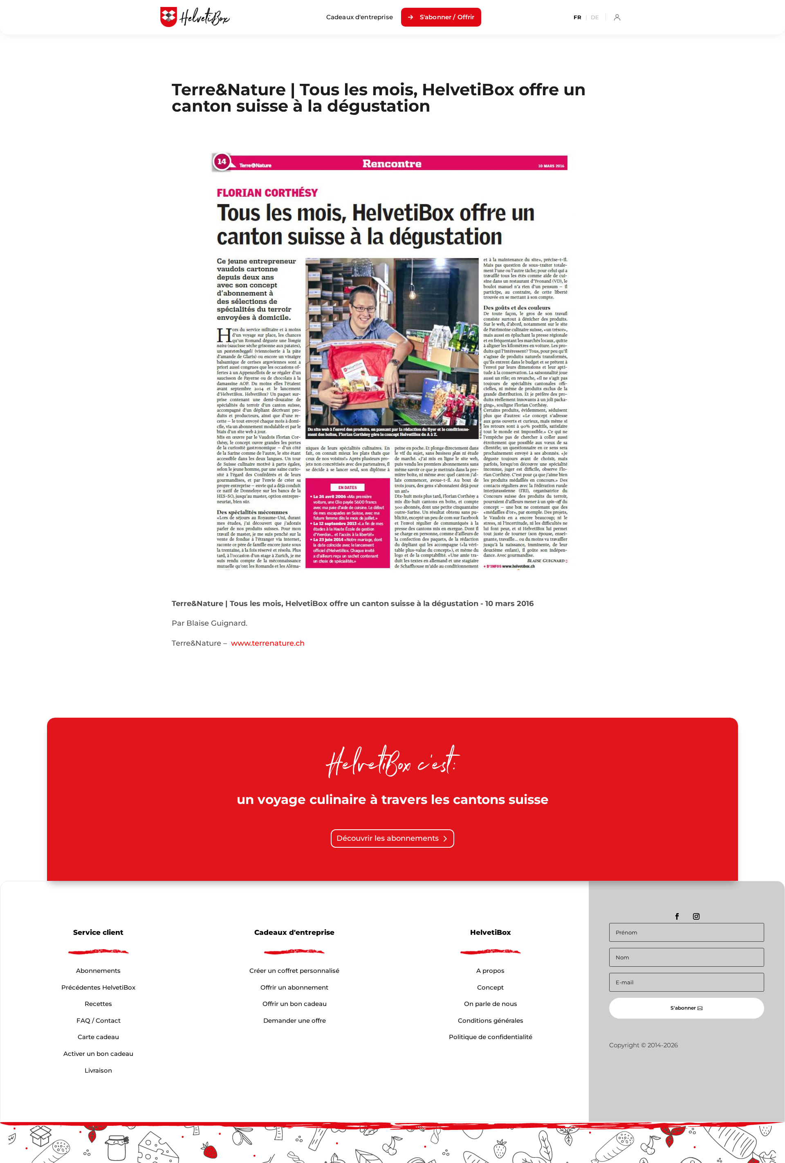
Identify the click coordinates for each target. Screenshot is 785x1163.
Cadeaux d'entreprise (359, 17)
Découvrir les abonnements (387, 838)
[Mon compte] (617, 17)
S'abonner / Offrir (447, 17)
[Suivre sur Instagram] (696, 916)
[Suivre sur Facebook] (677, 916)
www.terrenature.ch (268, 643)
